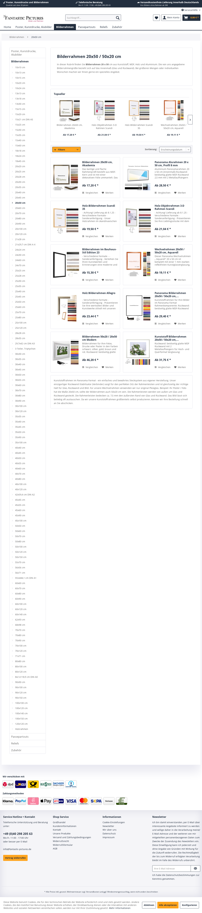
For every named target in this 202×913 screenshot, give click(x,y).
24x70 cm (20, 265)
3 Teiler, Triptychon (25, 348)
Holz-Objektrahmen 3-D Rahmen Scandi (104, 126)
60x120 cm (20, 609)
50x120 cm (20, 551)
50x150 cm (20, 557)
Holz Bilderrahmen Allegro (98, 293)
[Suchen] (117, 18)
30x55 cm (20, 379)
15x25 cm (20, 124)
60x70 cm (20, 588)
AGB (55, 848)
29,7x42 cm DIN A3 (25, 343)
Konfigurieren (189, 905)
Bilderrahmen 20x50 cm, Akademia (69, 126)
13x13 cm (20, 93)
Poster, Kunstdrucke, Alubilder (23, 52)
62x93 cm (20, 619)
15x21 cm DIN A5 (24, 119)
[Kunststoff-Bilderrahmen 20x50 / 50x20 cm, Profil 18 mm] (138, 352)
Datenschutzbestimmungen (180, 875)
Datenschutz (109, 833)
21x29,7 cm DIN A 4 (25, 244)
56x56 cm (20, 567)
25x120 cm (20, 327)
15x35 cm (20, 135)
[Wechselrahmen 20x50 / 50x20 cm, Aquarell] (174, 111)
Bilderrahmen (20, 61)
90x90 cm (20, 682)
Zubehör (16, 750)
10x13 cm (20, 72)
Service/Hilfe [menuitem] (191, 10)
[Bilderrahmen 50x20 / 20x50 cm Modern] (65, 352)
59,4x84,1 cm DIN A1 (25, 577)
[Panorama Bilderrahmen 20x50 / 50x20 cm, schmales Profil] (138, 308)
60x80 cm (20, 593)
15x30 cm (20, 129)
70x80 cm (20, 635)
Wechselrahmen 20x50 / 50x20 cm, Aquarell (173, 126)
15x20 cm (20, 114)
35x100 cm (20, 442)
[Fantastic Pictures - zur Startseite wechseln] (23, 18)
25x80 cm (20, 317)
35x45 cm (20, 426)
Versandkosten (92, 891)
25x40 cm (20, 291)
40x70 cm (20, 473)
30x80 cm (20, 395)
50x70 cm (20, 536)
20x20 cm (20, 166)
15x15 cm (20, 109)
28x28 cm (20, 333)
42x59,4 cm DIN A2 (25, 494)
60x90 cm (20, 598)
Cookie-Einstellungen (114, 822)
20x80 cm (20, 218)
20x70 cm (20, 213)
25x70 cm (20, 312)
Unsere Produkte (62, 833)
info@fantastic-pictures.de (17, 849)
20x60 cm (20, 208)
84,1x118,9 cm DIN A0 (26, 676)
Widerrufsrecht (61, 841)
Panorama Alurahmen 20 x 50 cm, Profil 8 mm (171, 164)
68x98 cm (20, 624)
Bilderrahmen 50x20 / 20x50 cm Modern (99, 338)
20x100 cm (20, 228)
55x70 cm (20, 562)
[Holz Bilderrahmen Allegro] (65, 308)
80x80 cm (20, 661)
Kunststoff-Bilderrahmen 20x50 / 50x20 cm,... (170, 338)
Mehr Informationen (120, 908)
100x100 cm (21, 702)
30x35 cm (20, 359)
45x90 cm (20, 515)
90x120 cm (20, 692)
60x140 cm (20, 614)
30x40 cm (20, 364)
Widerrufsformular (63, 844)
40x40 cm (20, 447)
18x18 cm (20, 150)
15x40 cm (20, 140)
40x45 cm (20, 452)
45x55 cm (20, 504)
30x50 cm (20, 374)
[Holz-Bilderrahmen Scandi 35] (139, 111)
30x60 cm (20, 385)
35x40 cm (20, 421)
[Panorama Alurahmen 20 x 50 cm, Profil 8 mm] (138, 178)
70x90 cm (20, 640)
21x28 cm (20, 239)
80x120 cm (20, 671)
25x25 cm (20, 270)
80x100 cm (20, 666)
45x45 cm (20, 499)
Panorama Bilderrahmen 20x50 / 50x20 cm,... (170, 294)
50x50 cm (20, 525)
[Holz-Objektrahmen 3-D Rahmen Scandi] (104, 111)
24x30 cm (20, 254)
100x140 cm (21, 713)
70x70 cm (20, 630)
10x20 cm (20, 82)
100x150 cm (21, 718)
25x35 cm (20, 286)
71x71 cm (20, 656)
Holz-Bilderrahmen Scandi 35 (139, 126)
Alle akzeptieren (168, 905)
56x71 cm (20, 572)
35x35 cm (20, 416)
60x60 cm (20, 583)
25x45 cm (20, 296)
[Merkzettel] (156, 18)
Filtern (61, 149)
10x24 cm (20, 88)
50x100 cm (20, 546)
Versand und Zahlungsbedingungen (72, 837)
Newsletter (108, 826)
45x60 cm (20, 510)
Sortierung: (151, 149)
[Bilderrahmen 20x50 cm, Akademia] (70, 111)
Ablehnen (149, 905)
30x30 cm (20, 353)
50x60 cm (20, 531)
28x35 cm (20, 338)
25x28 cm (20, 275)
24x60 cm (20, 260)
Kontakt (57, 829)
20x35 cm (20, 187)
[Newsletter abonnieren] (195, 868)
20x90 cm (20, 223)
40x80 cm (20, 478)
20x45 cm (20, 197)
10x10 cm (20, 67)
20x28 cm (20, 176)
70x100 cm (20, 645)
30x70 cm (20, 390)
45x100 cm (20, 520)
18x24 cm (20, 155)
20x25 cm (20, 171)
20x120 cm (20, 234)
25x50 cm (20, 301)
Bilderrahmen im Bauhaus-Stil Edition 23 (99, 251)
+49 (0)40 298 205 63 (18, 834)
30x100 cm (20, 405)
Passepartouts (20, 736)
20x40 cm (20, 192)
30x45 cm (20, 369)
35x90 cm (20, 437)
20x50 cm (20, 202)
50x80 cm (20, 541)
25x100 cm (20, 322)
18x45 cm (20, 161)
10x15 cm (20, 77)
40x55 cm (20, 463)
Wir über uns (109, 829)
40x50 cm (20, 458)
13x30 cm (20, 103)
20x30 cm (20, 181)
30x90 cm (20, 400)
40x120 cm (20, 489)
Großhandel (59, 822)
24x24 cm (20, 249)
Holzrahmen (21, 728)
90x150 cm (20, 697)
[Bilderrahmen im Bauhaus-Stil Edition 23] (65, 265)
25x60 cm (20, 306)
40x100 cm (20, 484)
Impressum (109, 837)
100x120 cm (21, 708)
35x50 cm (20, 432)
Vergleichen (91, 192)
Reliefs (15, 743)
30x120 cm (20, 411)
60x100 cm (20, 603)
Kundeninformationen (64, 826)
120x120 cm (21, 723)
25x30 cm (20, 280)
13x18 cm (20, 98)
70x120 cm (20, 650)
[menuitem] (93, 18)
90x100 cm (20, 687)
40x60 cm (20, 468)
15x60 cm (20, 145)
